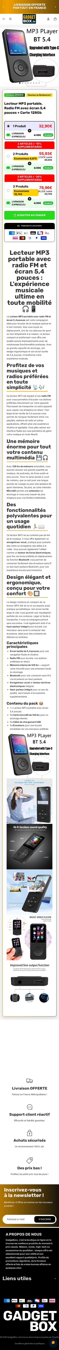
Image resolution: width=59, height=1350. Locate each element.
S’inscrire (45, 1219)
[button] (29, 130)
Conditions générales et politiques (30, 1343)
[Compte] (48, 18)
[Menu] (3, 19)
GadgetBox (12, 1337)
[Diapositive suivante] (55, 6)
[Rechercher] (10, 18)
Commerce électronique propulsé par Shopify (38, 1337)
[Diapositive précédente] (3, 6)
